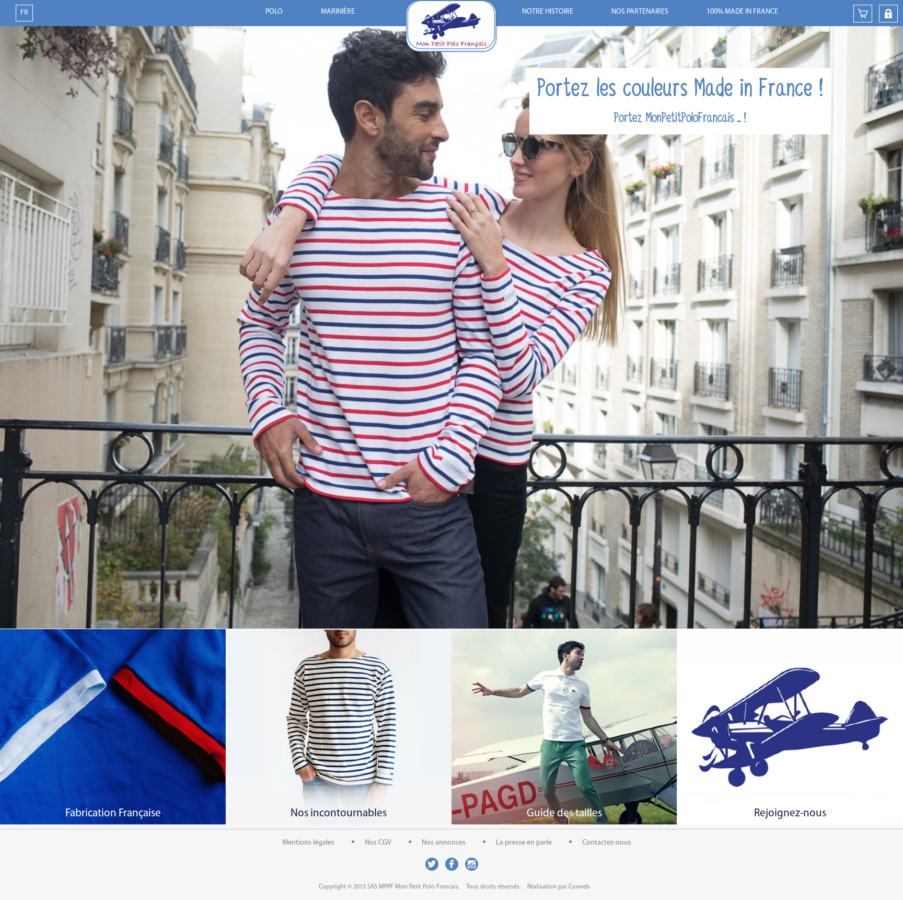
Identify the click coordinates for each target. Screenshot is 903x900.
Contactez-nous (606, 843)
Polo (274, 12)
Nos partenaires (639, 12)
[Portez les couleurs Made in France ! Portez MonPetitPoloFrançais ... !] (451, 626)
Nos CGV (378, 843)
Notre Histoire (547, 12)
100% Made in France (742, 12)
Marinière (338, 12)
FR (24, 13)
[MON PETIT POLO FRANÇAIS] (451, 27)
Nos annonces (444, 843)
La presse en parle (524, 843)
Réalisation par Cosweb (558, 887)
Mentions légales (308, 843)
